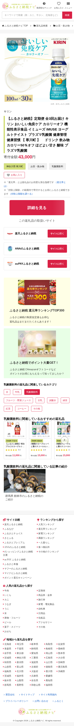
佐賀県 (61, 644)
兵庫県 (34, 676)
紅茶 (8, 408)
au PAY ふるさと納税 (15, 559)
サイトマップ (28, 694)
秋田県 (7, 662)
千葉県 (20, 649)
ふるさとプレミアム (14, 542)
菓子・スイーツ (12, 627)
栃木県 (7, 680)
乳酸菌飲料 (57, 166)
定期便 (41, 590)
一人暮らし (44, 542)
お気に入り (59, 8)
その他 (36, 408)
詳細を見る (16, 41)
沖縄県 (61, 671)
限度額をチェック (44, 8)
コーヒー (21, 408)
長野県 (20, 685)
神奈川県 (21, 658)
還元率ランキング (47, 529)
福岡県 (49, 685)
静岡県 (34, 649)
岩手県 (7, 653)
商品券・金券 (45, 595)
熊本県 (61, 653)
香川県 (49, 671)
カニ (6, 600)
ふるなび (8, 529)
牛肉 (6, 590)
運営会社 (10, 694)
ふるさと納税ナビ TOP (16, 25)
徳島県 (49, 667)
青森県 (7, 649)
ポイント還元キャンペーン (18, 578)
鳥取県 (49, 644)
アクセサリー (45, 622)
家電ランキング (46, 533)
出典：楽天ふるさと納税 (60, 104)
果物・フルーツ (12, 618)
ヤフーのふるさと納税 (15, 569)
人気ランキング (46, 524)
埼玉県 (20, 644)
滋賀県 (34, 662)
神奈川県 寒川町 (14, 166)
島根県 (49, 649)
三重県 (34, 658)
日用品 (41, 613)
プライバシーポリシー (17, 701)
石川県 (20, 671)
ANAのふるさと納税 (14, 547)
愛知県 (34, 653)
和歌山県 (35, 685)
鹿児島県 (62, 667)
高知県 (49, 680)
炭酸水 (52, 400)
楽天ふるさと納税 (13, 524)
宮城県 (7, 658)
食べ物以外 (44, 547)
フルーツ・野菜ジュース (18, 400)
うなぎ (7, 604)
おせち (7, 631)
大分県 (61, 658)
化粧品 (41, 618)
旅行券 (41, 600)
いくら (7, 595)
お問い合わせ (41, 701)
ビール (7, 622)
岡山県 (49, 653)
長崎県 (61, 649)
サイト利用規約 (49, 694)
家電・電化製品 (46, 604)
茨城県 (7, 676)
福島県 (7, 671)
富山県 (20, 667)
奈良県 (34, 680)
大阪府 (34, 671)
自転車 (41, 609)
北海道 (7, 644)
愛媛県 (49, 676)
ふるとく (59, 701)
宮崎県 (61, 662)
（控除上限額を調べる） (21, 194)
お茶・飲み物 (62, 25)
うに (6, 609)
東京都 (20, 653)
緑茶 (65, 400)
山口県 (49, 662)
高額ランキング (46, 538)
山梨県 (20, 680)
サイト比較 (13, 519)
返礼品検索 (42, 25)
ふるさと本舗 (11, 564)
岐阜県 (34, 644)
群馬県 (7, 685)
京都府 (34, 667)
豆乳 (40, 400)
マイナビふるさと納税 (15, 573)
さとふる (8, 538)
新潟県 (20, 662)
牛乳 (17, 392)
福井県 (20, 676)
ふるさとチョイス (13, 533)
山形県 (7, 667)
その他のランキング (48, 552)
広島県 (49, 658)
